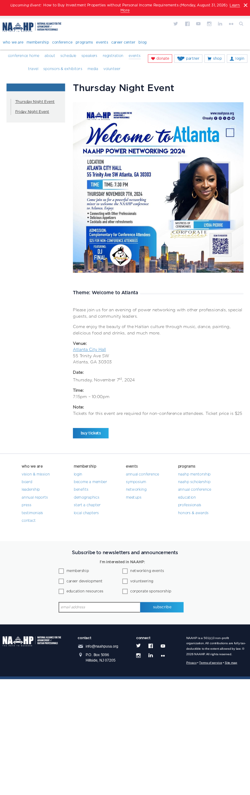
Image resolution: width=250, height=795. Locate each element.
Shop (217, 58)
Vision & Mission (36, 474)
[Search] (241, 23)
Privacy (191, 662)
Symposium (136, 482)
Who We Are (13, 42)
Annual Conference (142, 474)
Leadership (31, 490)
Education (187, 497)
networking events (147, 571)
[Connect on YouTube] (198, 23)
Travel (33, 69)
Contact (29, 521)
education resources (84, 591)
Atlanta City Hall (89, 350)
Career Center (123, 42)
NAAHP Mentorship (194, 474)
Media (93, 69)
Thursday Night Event (35, 102)
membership (77, 571)
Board (27, 482)
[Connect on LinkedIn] (220, 23)
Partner (192, 58)
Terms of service (210, 662)
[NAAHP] (32, 28)
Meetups (133, 497)
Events (102, 42)
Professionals (190, 505)
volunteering (141, 581)
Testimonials (32, 513)
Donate (162, 58)
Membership (38, 42)
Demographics (86, 497)
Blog (142, 42)
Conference (62, 42)
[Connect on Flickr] (231, 23)
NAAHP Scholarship (194, 482)
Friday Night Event (32, 112)
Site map (231, 662)
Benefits (81, 490)
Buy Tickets (91, 433)
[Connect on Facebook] (187, 23)
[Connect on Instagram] (209, 23)
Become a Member (90, 482)
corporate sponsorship (150, 591)
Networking (136, 490)
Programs (84, 42)
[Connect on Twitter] (176, 23)
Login (240, 58)
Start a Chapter (87, 505)
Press (26, 505)
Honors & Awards (193, 513)
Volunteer (111, 69)
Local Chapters (86, 513)
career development (84, 581)
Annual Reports (35, 497)
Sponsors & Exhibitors (62, 69)
